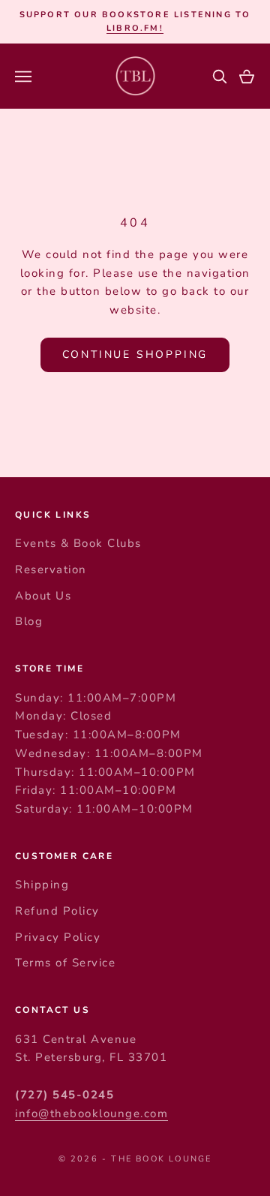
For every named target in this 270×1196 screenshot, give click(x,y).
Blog (29, 621)
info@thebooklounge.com (91, 1113)
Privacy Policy (57, 937)
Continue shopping (135, 354)
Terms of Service (65, 962)
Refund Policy (57, 910)
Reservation (51, 569)
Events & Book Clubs (78, 543)
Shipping (42, 884)
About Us (43, 595)
